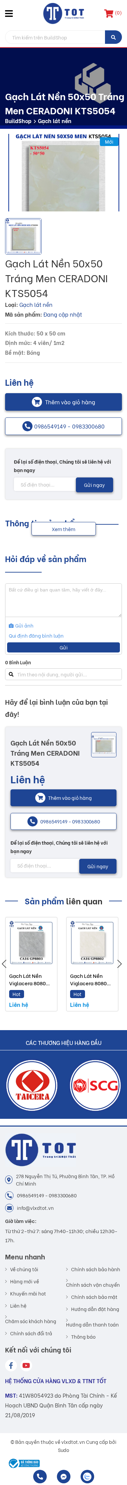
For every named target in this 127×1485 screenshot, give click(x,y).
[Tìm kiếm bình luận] (11, 674)
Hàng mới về (24, 1281)
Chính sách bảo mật (94, 1297)
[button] (10, 13)
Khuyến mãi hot (28, 1293)
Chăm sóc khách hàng (30, 1320)
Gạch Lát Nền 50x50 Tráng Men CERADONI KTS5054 (45, 752)
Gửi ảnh (24, 625)
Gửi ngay (94, 484)
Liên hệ (18, 1305)
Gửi (64, 647)
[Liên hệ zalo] (87, 1476)
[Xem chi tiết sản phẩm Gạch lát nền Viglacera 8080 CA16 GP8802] (92, 943)
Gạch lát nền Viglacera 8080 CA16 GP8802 (88, 983)
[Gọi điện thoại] (40, 1476)
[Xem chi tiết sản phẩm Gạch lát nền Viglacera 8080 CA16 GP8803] (31, 943)
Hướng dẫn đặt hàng (95, 1309)
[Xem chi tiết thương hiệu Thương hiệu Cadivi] (95, 1085)
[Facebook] (11, 1365)
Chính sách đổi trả (31, 1333)
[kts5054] (63, 172)
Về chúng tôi (24, 1269)
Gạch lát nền (54, 120)
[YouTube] (26, 1365)
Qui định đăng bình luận (36, 635)
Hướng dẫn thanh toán (92, 1324)
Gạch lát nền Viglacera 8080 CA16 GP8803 (27, 983)
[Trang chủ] (63, 13)
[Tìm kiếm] (113, 37)
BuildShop (18, 120)
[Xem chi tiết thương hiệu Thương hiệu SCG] (32, 1085)
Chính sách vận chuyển (93, 1284)
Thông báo (83, 1336)
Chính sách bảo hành (95, 1269)
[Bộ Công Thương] (22, 1463)
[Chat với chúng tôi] (63, 1476)
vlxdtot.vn (73, 1441)
